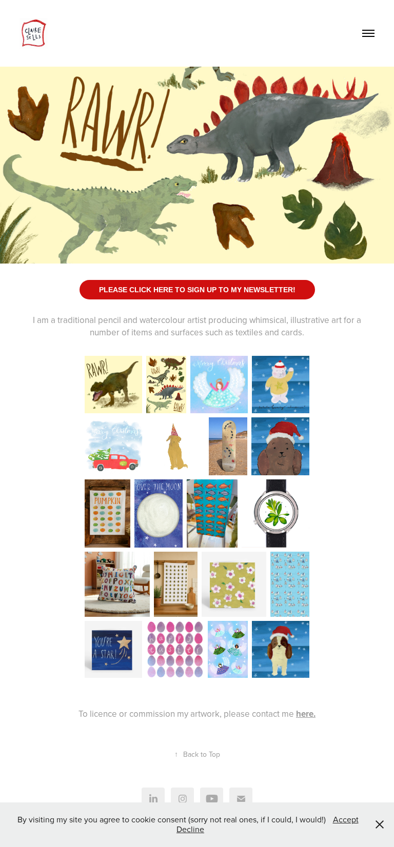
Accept (346, 819)
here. (306, 714)
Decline (190, 829)
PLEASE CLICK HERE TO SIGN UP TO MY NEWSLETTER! (197, 290)
